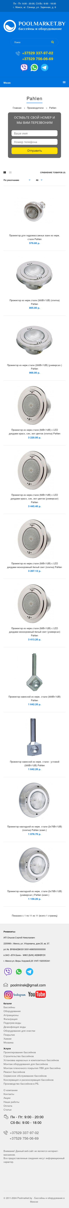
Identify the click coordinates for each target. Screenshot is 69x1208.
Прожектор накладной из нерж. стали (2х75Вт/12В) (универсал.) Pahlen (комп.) (34, 892)
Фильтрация (11, 1019)
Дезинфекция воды (15, 1026)
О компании (11, 1090)
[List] (10, 172)
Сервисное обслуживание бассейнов (25, 1075)
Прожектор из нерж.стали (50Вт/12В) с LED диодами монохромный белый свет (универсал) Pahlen (34, 632)
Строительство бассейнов (19, 1056)
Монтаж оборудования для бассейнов (26, 1064)
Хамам (8, 1038)
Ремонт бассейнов (14, 1072)
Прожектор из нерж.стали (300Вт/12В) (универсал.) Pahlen (34, 366)
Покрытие (9, 1034)
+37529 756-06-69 (37, 58)
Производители (35, 107)
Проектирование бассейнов (20, 1052)
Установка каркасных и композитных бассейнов (31, 1060)
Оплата (8, 1105)
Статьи (8, 1109)
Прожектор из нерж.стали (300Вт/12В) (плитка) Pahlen (35, 302)
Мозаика (8, 1042)
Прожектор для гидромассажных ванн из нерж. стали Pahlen (34, 237)
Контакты (9, 1094)
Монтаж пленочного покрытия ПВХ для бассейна (32, 1068)
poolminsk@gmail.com (28, 984)
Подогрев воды (12, 1022)
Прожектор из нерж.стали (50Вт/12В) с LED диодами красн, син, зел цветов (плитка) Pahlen (34, 431)
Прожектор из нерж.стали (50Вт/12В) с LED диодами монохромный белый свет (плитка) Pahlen (34, 565)
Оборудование (12, 1011)
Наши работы (11, 1102)
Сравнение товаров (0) (52, 172)
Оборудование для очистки (19, 1030)
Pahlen (52, 107)
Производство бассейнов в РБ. (21, 1083)
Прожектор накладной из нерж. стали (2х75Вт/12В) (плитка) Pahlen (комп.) (34, 828)
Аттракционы (11, 1015)
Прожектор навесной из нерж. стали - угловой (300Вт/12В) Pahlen (34, 763)
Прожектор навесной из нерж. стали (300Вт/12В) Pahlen (34, 698)
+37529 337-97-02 (37, 52)
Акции (7, 1097)
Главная (17, 107)
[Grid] (5, 172)
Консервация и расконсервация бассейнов (28, 1079)
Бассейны (9, 1007)
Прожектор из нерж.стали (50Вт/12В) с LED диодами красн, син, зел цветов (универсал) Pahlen (34, 498)
